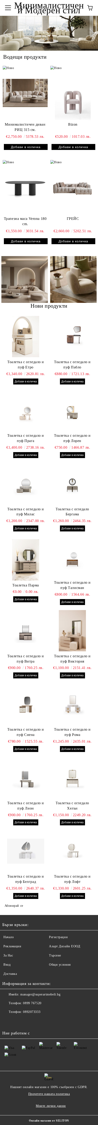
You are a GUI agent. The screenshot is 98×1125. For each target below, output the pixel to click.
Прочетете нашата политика (49, 1094)
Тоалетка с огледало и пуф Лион (25, 805)
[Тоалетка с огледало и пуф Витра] (25, 630)
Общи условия (60, 964)
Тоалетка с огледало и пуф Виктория (72, 658)
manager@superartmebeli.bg (40, 994)
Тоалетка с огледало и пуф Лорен (72, 438)
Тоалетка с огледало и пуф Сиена (25, 732)
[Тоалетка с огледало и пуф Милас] (25, 483)
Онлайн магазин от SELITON (49, 1120)
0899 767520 (32, 1003)
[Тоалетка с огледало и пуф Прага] (25, 410)
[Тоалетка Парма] (25, 559)
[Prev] (7, 33)
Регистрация (58, 937)
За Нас (8, 955)
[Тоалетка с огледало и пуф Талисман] (72, 557)
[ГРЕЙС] (72, 187)
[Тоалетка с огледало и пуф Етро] (25, 336)
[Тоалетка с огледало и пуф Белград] (25, 851)
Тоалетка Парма (25, 585)
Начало (8, 937)
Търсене (55, 955)
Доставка (10, 974)
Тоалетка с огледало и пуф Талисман (72, 585)
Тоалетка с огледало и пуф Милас (25, 511)
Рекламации (12, 946)
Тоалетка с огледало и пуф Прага (25, 438)
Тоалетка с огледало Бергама (72, 511)
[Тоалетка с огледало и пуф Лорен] (72, 410)
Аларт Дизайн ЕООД (64, 946)
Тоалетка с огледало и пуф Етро (25, 364)
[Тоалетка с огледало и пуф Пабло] (72, 336)
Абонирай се (14, 905)
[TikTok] (18, 1021)
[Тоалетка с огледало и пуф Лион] (25, 777)
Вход (6, 964)
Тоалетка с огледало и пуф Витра (25, 658)
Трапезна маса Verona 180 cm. (25, 221)
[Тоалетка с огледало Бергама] (72, 483)
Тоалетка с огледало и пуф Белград (25, 879)
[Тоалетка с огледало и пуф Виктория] (72, 630)
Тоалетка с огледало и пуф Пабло (72, 364)
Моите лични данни (51, 1106)
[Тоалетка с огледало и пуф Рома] (72, 704)
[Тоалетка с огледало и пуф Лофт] (72, 851)
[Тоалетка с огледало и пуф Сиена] (25, 704)
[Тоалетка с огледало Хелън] (72, 777)
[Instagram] (8, 1021)
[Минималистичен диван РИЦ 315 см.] (25, 93)
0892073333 (31, 1012)
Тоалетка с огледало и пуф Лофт (72, 879)
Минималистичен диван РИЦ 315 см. (25, 127)
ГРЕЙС (73, 219)
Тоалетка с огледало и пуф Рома (72, 732)
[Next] (90, 33)
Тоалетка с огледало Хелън (72, 805)
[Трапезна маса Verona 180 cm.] (25, 187)
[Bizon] (72, 93)
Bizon (72, 124)
